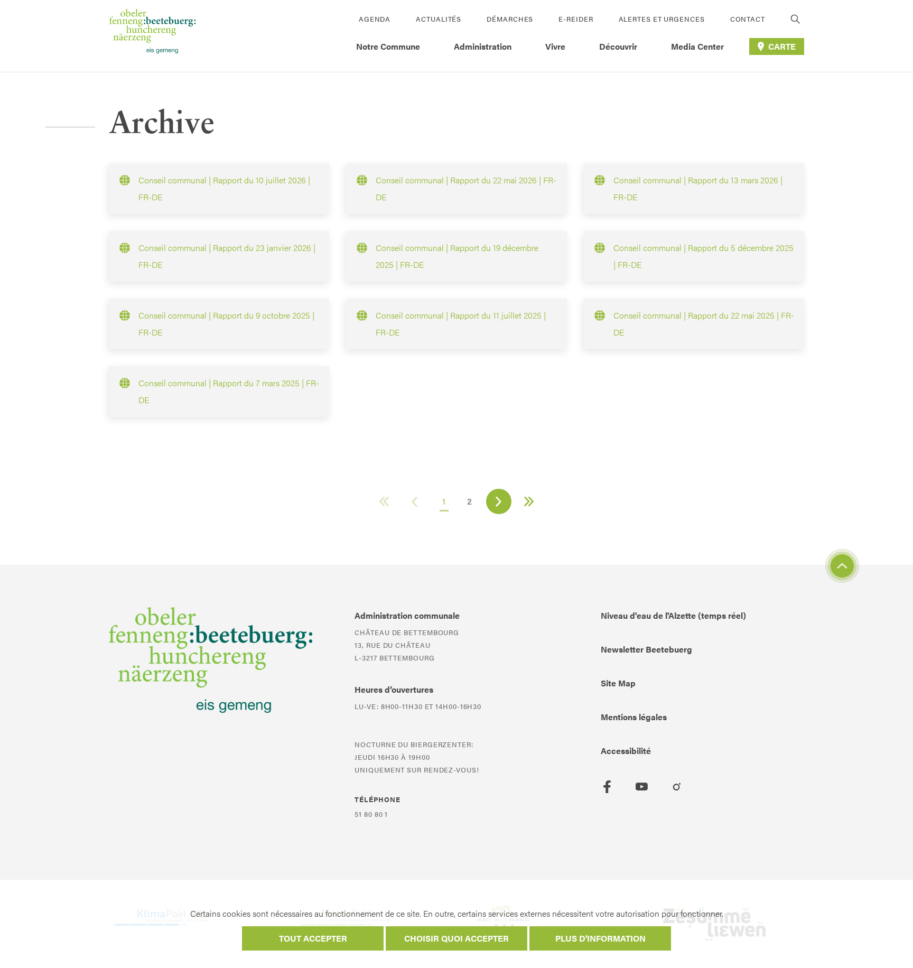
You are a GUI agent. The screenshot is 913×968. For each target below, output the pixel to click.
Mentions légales (634, 717)
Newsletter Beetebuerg (646, 649)
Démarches (510, 19)
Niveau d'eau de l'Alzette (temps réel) (673, 615)
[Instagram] (676, 786)
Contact (747, 19)
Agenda (374, 19)
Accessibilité (626, 750)
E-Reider (575, 19)
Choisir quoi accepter (456, 938)
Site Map (618, 683)
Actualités (438, 19)
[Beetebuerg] (152, 35)
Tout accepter (313, 938)
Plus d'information (600, 938)
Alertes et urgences (662, 19)
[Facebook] (607, 786)
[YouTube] (642, 786)
